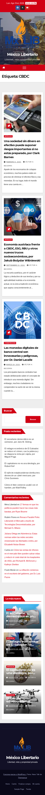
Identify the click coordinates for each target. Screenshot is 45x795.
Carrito (14, 784)
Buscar (8, 410)
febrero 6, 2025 (13, 162)
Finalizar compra (24, 784)
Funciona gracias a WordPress (14, 774)
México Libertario (22, 54)
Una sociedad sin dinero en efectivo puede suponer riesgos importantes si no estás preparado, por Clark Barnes (22, 149)
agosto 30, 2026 (16, 621)
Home (8, 784)
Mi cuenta (36, 784)
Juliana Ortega (11, 534)
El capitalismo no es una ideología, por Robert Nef (20, 673)
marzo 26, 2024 (13, 365)
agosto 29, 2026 (16, 677)
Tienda (28, 789)
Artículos (8, 136)
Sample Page (19, 789)
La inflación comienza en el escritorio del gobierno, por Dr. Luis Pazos (22, 573)
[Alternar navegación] (24, 68)
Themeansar (22, 778)
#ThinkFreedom (10, 343)
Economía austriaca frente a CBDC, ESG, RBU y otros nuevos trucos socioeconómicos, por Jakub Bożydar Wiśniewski (22, 252)
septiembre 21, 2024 (15, 265)
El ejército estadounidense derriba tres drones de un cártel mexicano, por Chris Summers (22, 475)
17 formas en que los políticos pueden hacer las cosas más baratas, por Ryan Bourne (21, 508)
